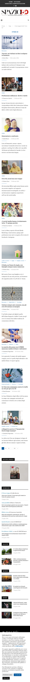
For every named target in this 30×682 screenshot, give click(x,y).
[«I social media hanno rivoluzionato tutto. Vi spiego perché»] (12, 210)
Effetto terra (5, 512)
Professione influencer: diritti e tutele (14, 96)
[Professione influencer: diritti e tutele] (12, 84)
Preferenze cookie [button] (7, 675)
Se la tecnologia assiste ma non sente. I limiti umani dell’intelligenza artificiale (15, 505)
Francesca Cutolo (7, 98)
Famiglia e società (20, 260)
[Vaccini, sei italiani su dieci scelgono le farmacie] (12, 42)
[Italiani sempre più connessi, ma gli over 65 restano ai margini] (12, 294)
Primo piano (4, 50)
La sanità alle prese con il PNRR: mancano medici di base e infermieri (14, 348)
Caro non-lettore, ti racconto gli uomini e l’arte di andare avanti (14, 496)
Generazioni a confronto (10, 136)
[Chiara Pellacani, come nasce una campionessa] (7, 605)
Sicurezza (14, 384)
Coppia (12, 260)
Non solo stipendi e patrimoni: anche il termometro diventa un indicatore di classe (14, 515)
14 (14, 448)
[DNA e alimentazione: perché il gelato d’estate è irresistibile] (7, 561)
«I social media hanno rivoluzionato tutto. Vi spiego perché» (14, 222)
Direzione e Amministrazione (15, 3)
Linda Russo (6, 138)
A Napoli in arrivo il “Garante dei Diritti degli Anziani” (13, 430)
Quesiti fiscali (5, 522)
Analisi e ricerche (5, 260)
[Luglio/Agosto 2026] (15, 472)
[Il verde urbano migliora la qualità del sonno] (7, 551)
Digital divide (12, 302)
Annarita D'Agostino (8, 351)
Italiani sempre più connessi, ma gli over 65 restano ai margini (14, 306)
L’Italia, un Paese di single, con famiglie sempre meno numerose (13, 266)
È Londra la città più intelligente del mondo (20, 587)
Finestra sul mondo (6, 384)
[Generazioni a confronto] (12, 125)
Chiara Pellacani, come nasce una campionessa (20, 603)
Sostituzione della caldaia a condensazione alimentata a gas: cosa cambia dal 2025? (14, 524)
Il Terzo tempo (6, 493)
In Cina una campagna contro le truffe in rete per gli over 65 (15, 388)
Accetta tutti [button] (17, 675)
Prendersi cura (14, 426)
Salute (17, 344)
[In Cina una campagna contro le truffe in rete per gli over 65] (12, 376)
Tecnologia (19, 302)
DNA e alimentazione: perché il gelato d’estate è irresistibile (20, 560)
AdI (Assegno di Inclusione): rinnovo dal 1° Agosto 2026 (14, 534)
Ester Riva (5, 58)
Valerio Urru (6, 181)
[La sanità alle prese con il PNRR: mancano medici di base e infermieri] (12, 336)
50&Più (3, 93)
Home (11, 1)
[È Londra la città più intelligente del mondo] (7, 589)
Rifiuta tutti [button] (6, 678)
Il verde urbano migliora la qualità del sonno (20, 549)
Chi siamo (17, 1)
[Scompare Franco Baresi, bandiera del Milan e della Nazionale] (7, 615)
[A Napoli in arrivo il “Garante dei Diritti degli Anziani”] (12, 418)
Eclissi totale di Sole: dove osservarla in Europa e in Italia (20, 577)
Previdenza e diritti (7, 531)
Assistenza (11, 344)
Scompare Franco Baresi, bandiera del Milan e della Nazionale (20, 614)
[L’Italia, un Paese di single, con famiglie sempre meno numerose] (12, 252)
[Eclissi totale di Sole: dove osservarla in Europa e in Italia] (7, 578)
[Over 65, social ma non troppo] (12, 167)
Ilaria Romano (6, 391)
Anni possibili (5, 502)
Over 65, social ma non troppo (12, 179)
